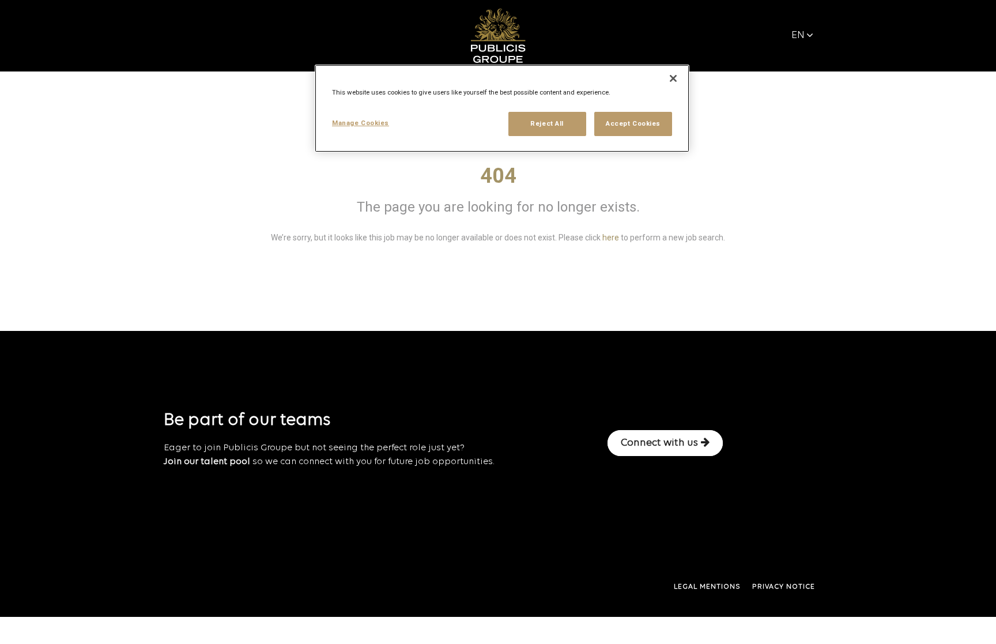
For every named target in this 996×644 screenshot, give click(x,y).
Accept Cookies (633, 123)
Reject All (547, 123)
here (610, 237)
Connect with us (659, 443)
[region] (502, 108)
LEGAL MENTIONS (707, 586)
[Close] (673, 78)
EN (798, 35)
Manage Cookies (360, 123)
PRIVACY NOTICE (783, 586)
